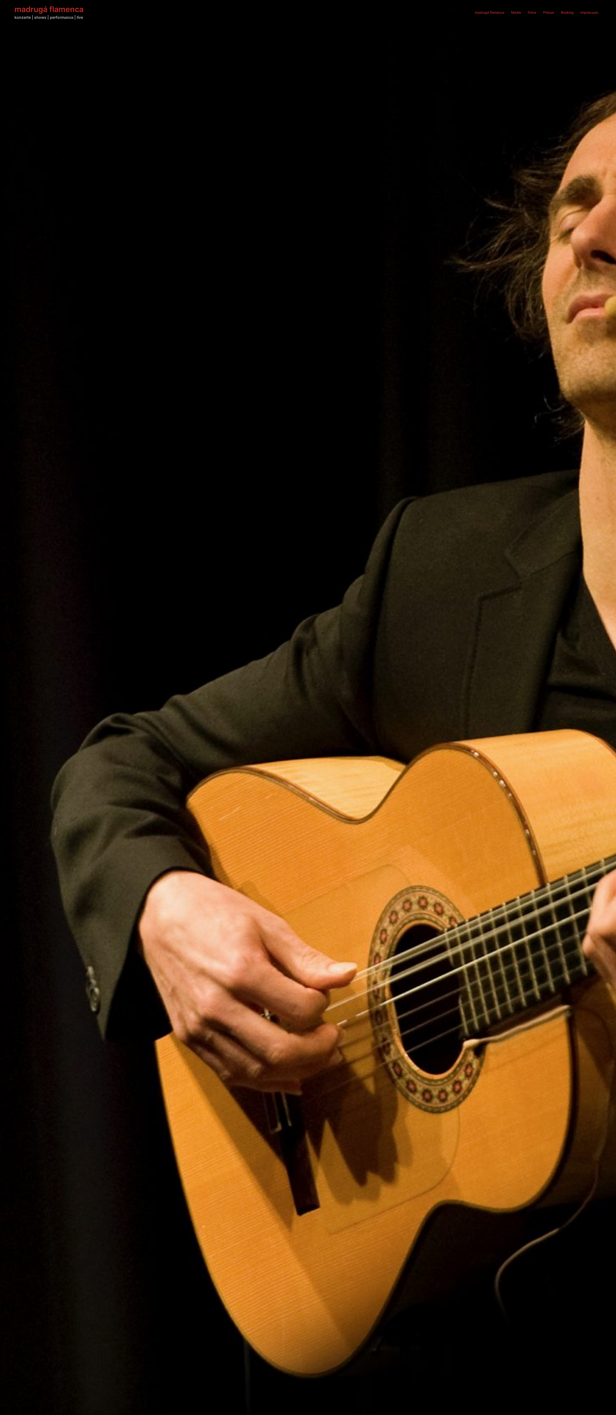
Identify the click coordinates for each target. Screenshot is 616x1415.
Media (516, 12)
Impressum (589, 12)
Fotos (532, 12)
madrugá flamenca (48, 9)
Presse (548, 12)
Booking (567, 12)
